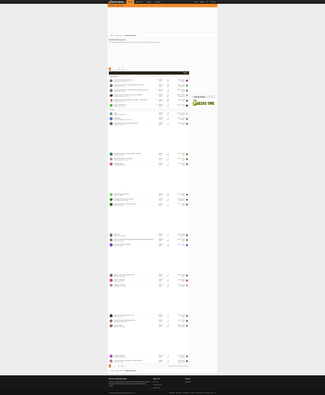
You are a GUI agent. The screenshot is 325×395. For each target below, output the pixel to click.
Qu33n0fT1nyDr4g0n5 (119, 119)
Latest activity (156, 387)
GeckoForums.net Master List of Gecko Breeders (128, 95)
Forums (130, 2)
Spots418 (116, 236)
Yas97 (115, 362)
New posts (112, 5)
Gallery (149, 2)
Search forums (119, 5)
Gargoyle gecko (118, 163)
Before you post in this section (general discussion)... (129, 85)
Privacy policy (207, 392)
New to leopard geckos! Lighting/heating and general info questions (134, 239)
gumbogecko (117, 321)
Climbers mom (181, 362)
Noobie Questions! (119, 355)
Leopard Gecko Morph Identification (124, 320)
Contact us (192, 392)
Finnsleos (116, 326)
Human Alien (182, 326)
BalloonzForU (117, 81)
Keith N (116, 106)
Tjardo (115, 316)
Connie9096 (117, 165)
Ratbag (115, 281)
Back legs (117, 234)
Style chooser (172, 392)
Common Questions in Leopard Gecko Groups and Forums (131, 90)
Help (212, 392)
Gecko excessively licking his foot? (124, 315)
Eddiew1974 (182, 86)
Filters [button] (185, 73)
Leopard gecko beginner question (124, 199)
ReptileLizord (182, 200)
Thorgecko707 (181, 96)
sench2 (116, 155)
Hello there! (117, 118)
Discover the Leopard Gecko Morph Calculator (127, 153)
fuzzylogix (116, 101)
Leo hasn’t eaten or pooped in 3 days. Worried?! (128, 360)
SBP (184, 101)
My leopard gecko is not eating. (123, 158)
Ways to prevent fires (120, 105)
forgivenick (116, 114)
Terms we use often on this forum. (124, 80)
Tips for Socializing (119, 279)
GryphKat (182, 81)
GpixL (115, 241)
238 (119, 69)
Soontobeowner (118, 200)
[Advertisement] (159, 21)
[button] (144, 2)
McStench (116, 357)
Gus (115, 246)
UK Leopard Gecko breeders (122, 244)
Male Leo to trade (119, 284)
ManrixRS (116, 276)
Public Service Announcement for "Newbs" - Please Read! (130, 100)
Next (123, 69)
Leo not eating (118, 325)
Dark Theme (178, 392)
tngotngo (116, 124)
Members (158, 2)
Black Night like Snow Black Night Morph (126, 123)
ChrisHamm (117, 286)
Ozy (184, 106)
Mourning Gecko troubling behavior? (125, 204)
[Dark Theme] (207, 2)
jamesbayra (182, 114)
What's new (139, 2)
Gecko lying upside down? (121, 194)
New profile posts (157, 384)
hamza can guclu (118, 160)
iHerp (115, 113)
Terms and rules (199, 392)
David (115, 205)
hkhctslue (182, 119)
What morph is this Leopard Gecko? (124, 275)
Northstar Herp (117, 96)
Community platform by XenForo (122, 393)
